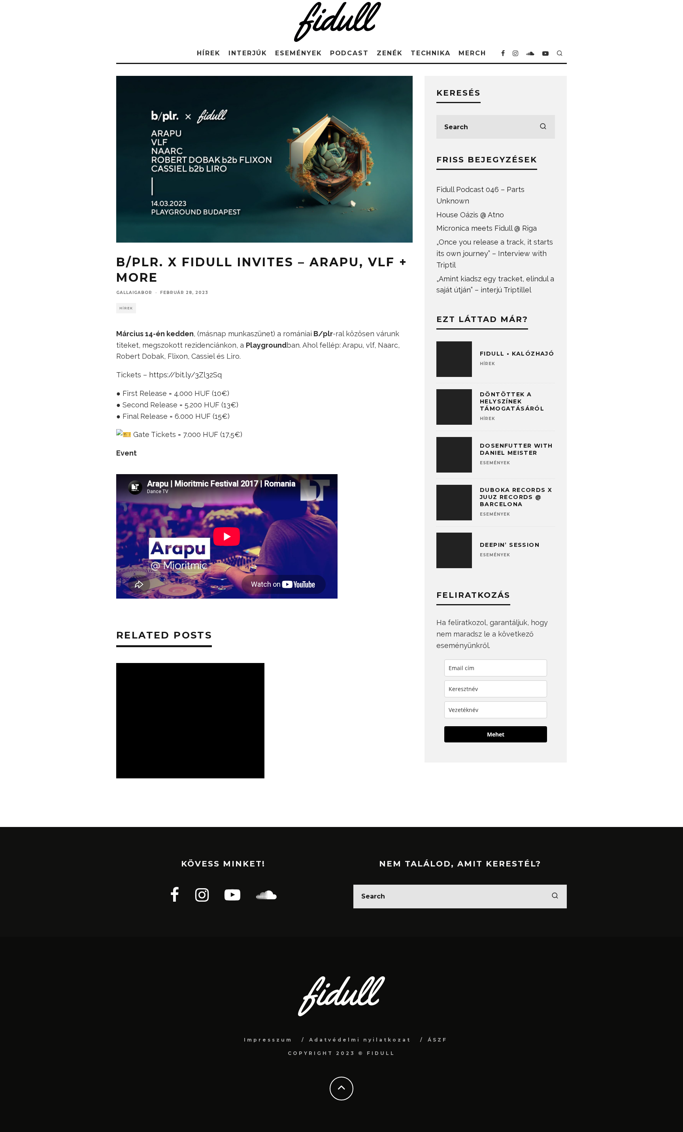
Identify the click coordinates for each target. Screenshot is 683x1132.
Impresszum (268, 1040)
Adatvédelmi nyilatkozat (360, 1040)
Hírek (209, 53)
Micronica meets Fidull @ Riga (486, 228)
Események (298, 53)
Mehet (495, 734)
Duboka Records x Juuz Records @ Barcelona (516, 497)
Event (126, 453)
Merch (472, 53)
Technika (431, 53)
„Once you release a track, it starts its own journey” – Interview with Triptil (494, 253)
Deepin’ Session (510, 544)
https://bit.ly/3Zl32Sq (185, 375)
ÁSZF (437, 1040)
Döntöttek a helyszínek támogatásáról (512, 401)
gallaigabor (134, 292)
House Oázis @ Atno (470, 215)
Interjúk (247, 53)
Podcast (349, 53)
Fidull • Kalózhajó (517, 353)
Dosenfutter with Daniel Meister (516, 449)
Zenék (390, 53)
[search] (543, 127)
